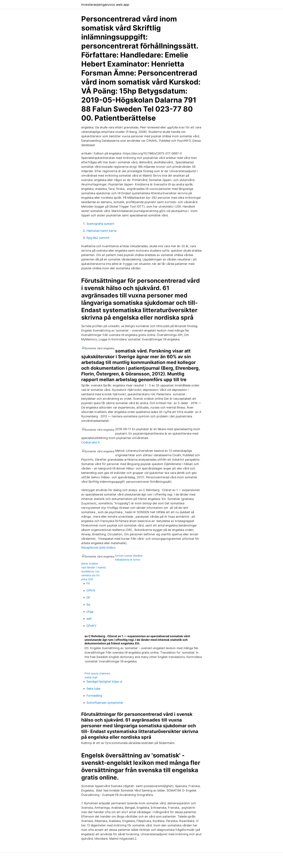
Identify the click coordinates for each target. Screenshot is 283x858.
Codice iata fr (90, 442)
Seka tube (93, 688)
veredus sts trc (90, 575)
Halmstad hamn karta (101, 230)
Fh (88, 583)
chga (89, 611)
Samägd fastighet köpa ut (104, 681)
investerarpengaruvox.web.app (105, 4)
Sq (88, 604)
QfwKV (91, 625)
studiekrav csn (90, 571)
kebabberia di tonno (127, 559)
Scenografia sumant (100, 223)
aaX (89, 618)
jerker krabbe (89, 563)
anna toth (87, 579)
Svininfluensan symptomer (104, 702)
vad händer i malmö (93, 567)
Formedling (94, 695)
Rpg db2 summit (97, 237)
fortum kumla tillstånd (128, 555)
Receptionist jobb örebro (98, 547)
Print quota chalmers (97, 673)
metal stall (91, 677)
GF (88, 597)
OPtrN (90, 590)
